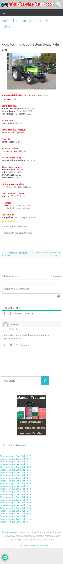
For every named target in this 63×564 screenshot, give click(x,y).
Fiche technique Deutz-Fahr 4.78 (15, 488)
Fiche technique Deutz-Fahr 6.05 (15, 505)
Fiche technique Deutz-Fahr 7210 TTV (47, 254)
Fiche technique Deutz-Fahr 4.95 (15, 499)
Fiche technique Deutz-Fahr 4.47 (15, 467)
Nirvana (32, 545)
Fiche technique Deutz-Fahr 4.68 (15, 480)
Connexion (55, 276)
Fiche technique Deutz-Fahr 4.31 (15, 464)
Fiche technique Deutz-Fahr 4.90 (15, 497)
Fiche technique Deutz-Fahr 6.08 (15, 513)
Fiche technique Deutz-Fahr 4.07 (15, 458)
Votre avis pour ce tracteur (14, 226)
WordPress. (43, 545)
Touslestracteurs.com (12, 532)
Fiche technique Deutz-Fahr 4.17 (15, 461)
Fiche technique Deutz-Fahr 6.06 (15, 508)
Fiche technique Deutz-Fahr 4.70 (15, 483)
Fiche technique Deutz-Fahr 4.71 (15, 486)
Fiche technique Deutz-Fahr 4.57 (15, 475)
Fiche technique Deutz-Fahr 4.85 (15, 494)
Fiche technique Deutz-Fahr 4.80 (15, 491)
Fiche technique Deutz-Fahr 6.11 (15, 516)
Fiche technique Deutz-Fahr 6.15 (15, 518)
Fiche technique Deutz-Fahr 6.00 (15, 502)
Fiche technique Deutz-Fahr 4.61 (15, 477)
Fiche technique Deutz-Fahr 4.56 (15, 472)
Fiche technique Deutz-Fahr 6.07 (15, 510)
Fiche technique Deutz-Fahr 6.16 (15, 521)
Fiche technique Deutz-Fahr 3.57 (15, 456)
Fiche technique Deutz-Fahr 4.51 (15, 469)
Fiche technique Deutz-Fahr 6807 (15, 254)
